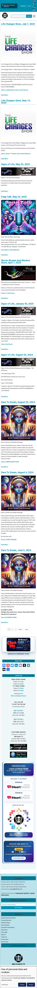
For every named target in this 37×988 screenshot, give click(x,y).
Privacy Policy (4, 939)
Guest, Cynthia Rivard (8, 90)
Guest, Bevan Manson (24, 153)
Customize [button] (4, 984)
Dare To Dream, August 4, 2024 (17, 472)
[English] (33, 1)
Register (23, 6)
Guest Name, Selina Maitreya (10, 250)
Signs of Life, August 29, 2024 (17, 354)
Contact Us (4, 937)
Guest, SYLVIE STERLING (9, 539)
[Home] (5, 16)
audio (22, 681)
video (22, 688)
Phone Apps (4, 932)
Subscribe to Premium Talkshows (9, 5)
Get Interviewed (5, 925)
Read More (4, 95)
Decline (22, 984)
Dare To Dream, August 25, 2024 (18, 402)
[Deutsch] (35, 3)
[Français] (33, 3)
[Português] (35, 5)
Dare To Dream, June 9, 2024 (16, 550)
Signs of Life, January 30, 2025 (17, 303)
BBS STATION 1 (18, 710)
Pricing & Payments (6, 920)
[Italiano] (33, 5)
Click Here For (18, 693)
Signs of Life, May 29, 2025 (15, 164)
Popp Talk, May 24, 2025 (14, 196)
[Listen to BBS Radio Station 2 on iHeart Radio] (19, 797)
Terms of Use (4, 941)
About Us (3, 934)
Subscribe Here (18, 858)
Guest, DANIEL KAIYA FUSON (10, 462)
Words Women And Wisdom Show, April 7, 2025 (15, 261)
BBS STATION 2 (18, 719)
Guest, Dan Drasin (6, 344)
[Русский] (33, 7)
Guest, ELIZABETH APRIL (9, 617)
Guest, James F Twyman (8, 153)
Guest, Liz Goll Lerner (8, 293)
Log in (29, 6)
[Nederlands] (35, 1)
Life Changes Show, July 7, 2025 (18, 24)
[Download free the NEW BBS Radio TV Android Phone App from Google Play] (18, 747)
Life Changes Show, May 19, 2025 (16, 101)
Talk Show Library (5, 922)
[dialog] (18, 977)
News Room (4, 930)
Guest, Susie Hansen (21, 90)
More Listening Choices (18, 696)
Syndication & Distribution (8, 927)
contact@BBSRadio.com (15, 889)
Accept (31, 984)
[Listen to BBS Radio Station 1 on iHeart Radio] (19, 786)
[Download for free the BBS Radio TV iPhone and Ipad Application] (18, 754)
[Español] (35, 7)
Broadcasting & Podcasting (8, 918)
